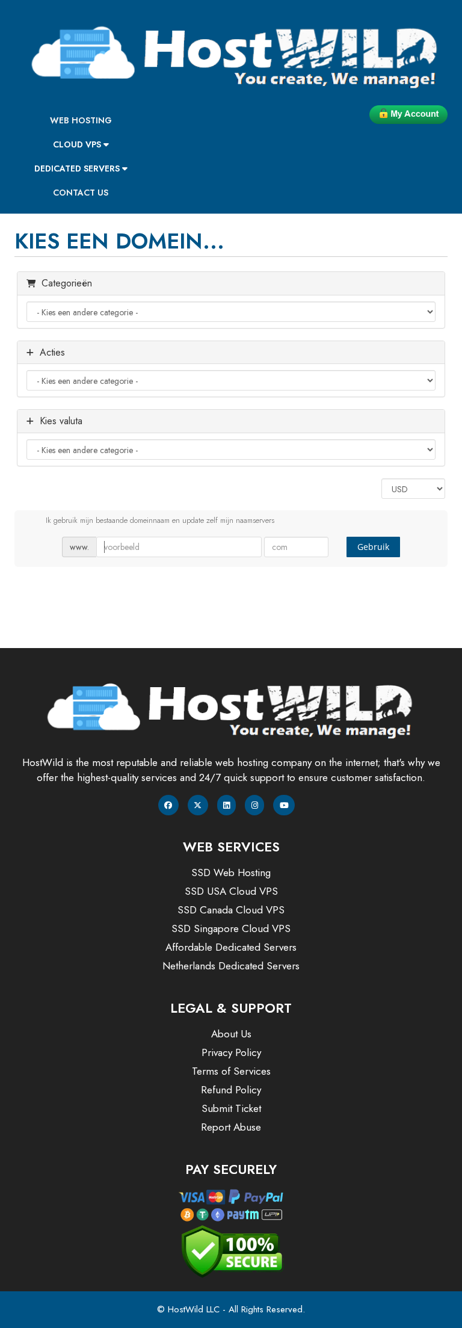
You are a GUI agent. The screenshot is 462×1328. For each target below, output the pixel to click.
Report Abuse (231, 1127)
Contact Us (80, 193)
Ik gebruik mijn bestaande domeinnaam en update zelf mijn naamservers (160, 520)
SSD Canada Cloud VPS (231, 910)
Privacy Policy (231, 1052)
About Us (231, 1034)
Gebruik (373, 546)
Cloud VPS (78, 144)
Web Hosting (81, 120)
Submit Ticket (231, 1108)
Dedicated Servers (78, 168)
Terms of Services (231, 1071)
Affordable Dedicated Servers (231, 947)
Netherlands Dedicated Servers (231, 966)
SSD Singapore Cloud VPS (231, 928)
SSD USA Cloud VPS (231, 891)
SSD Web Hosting (231, 872)
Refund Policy (231, 1089)
